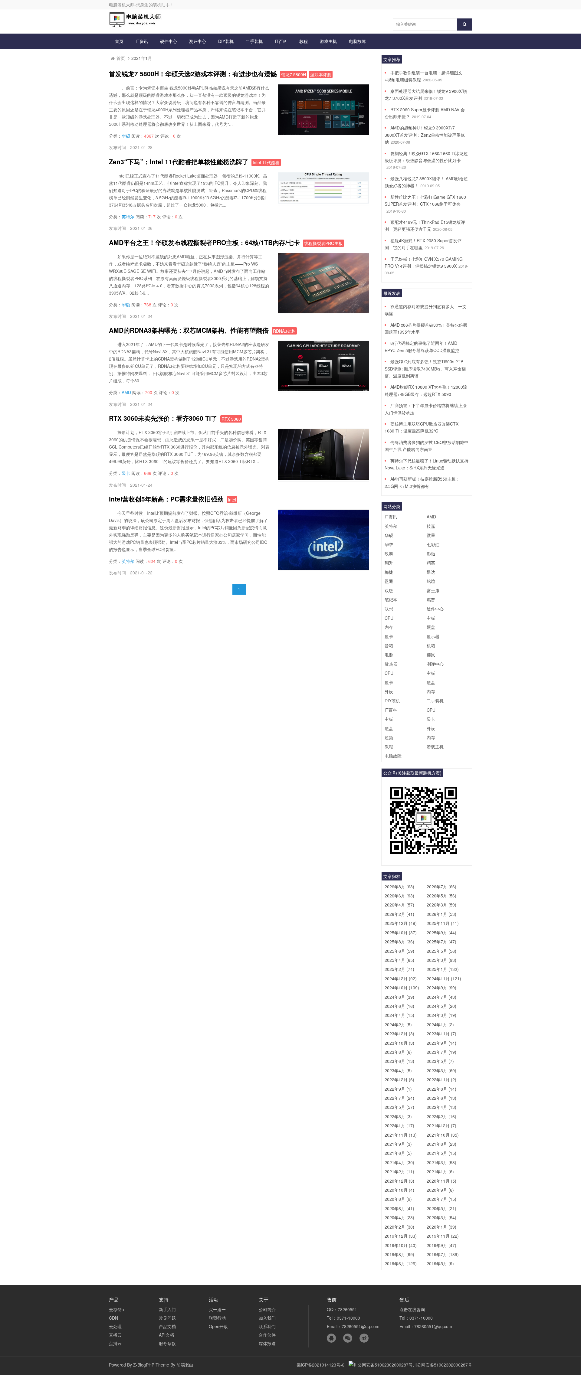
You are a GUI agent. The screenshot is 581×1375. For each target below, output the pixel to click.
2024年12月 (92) (401, 978)
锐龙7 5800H (293, 74)
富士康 (433, 590)
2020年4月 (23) (399, 1217)
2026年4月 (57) (399, 905)
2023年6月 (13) (399, 1061)
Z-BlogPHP (143, 1365)
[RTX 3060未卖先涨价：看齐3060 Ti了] (323, 478)
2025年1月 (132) (443, 969)
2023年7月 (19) (441, 1052)
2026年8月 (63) (399, 886)
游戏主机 (328, 41)
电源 (389, 655)
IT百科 (281, 41)
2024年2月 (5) (398, 1024)
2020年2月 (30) (399, 1227)
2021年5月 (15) (441, 1153)
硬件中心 (168, 41)
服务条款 (167, 1343)
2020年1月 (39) (441, 1227)
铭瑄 (431, 581)
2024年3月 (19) (441, 1015)
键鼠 (431, 655)
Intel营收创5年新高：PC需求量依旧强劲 (166, 498)
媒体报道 (267, 1343)
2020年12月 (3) (399, 1181)
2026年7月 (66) (441, 886)
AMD (126, 392)
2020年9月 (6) (440, 1190)
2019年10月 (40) (401, 1245)
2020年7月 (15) (441, 1199)
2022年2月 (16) (441, 1116)
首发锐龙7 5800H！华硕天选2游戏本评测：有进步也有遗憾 (193, 73)
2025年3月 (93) (441, 960)
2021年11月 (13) (401, 1135)
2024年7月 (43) (441, 997)
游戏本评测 (320, 74)
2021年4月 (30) (399, 1162)
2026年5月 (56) (441, 896)
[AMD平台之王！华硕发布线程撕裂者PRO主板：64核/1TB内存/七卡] (323, 312)
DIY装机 (226, 41)
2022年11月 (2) (441, 1079)
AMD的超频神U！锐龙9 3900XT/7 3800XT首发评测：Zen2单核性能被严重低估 (425, 135)
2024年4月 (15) (399, 1015)
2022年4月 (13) (441, 1107)
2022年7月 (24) (399, 1098)
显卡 (126, 473)
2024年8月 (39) (399, 997)
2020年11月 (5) (441, 1181)
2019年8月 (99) (399, 1254)
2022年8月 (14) (441, 1089)
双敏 (389, 590)
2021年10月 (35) (443, 1135)
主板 (431, 618)
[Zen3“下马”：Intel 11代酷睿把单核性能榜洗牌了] (323, 202)
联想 (389, 609)
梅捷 (389, 572)
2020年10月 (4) (399, 1190)
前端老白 (184, 1365)
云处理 (115, 1326)
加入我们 (267, 1318)
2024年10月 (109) (402, 988)
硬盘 (431, 627)
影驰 (431, 553)
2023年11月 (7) (441, 1033)
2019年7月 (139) (443, 1254)
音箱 (389, 645)
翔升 (389, 563)
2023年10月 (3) (399, 1043)
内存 (389, 627)
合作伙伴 (267, 1335)
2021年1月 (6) (440, 1171)
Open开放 (218, 1326)
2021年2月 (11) (399, 1171)
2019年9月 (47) (441, 1245)
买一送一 (217, 1309)
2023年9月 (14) (441, 1043)
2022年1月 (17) (399, 1125)
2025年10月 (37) (401, 932)
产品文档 (167, 1326)
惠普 (431, 599)
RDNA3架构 (284, 331)
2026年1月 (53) (441, 914)
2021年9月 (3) (398, 1144)
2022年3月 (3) (398, 1116)
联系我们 (267, 1326)
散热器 (391, 664)
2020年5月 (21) (441, 1208)
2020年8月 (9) (398, 1199)
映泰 (389, 553)
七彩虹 (433, 544)
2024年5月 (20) (441, 1006)
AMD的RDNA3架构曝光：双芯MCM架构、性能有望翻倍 (189, 330)
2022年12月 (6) (399, 1079)
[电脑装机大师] (136, 26)
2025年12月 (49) (401, 923)
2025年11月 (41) (443, 923)
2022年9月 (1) (398, 1089)
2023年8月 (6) (398, 1052)
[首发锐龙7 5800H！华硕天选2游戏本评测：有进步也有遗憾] (323, 133)
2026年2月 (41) (399, 914)
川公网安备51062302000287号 (442, 1365)
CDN (113, 1318)
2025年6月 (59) (399, 951)
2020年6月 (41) (399, 1208)
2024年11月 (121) (444, 978)
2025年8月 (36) (399, 942)
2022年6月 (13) (441, 1098)
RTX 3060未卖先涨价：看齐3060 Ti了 (163, 418)
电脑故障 (357, 41)
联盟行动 (217, 1318)
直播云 (115, 1335)
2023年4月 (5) (398, 1070)
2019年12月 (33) (401, 1236)
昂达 (431, 572)
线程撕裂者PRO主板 (323, 243)
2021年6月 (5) (398, 1153)
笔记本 (391, 599)
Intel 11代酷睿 (266, 162)
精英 (431, 563)
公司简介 (267, 1309)
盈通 (389, 581)
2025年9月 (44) (441, 932)
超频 (389, 737)
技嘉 (431, 526)
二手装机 (254, 41)
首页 (119, 41)
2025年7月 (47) (441, 942)
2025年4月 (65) (399, 960)
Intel (232, 500)
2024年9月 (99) (441, 988)
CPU (389, 618)
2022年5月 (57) (399, 1107)
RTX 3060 (231, 419)
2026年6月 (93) (399, 896)
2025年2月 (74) (399, 969)
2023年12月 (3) (399, 1033)
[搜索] (464, 24)
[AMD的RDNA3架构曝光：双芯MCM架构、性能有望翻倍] (323, 389)
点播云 (115, 1343)
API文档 (166, 1335)
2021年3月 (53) (441, 1162)
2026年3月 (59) (441, 905)
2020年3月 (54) (441, 1217)
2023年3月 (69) (441, 1070)
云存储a (116, 1309)
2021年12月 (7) (441, 1125)
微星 (431, 535)
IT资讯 (142, 41)
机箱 (431, 645)
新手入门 (167, 1309)
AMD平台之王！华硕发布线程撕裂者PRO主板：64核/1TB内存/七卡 (204, 242)
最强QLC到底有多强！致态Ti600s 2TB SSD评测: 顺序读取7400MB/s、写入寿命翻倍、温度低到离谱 (425, 368)
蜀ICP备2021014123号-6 (320, 1365)
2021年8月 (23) (441, 1144)
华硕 (126, 136)
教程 (303, 41)
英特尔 (128, 217)
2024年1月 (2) (440, 1024)
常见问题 (167, 1318)
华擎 (389, 544)
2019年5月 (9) (440, 1263)
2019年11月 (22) (443, 1236)
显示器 (433, 636)
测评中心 (197, 41)
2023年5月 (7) (440, 1061)
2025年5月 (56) (441, 951)
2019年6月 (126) (401, 1263)
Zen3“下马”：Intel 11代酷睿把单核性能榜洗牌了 (178, 161)
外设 (389, 691)
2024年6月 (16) (399, 1006)
